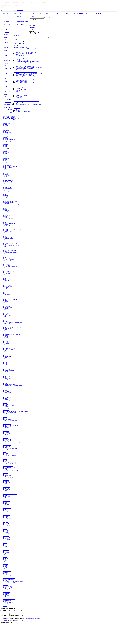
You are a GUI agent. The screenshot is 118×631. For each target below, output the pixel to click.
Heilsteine (38, 618)
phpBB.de (14, 622)
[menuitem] (7, 19)
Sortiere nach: (28, 37)
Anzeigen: (17, 37)
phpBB (6, 620)
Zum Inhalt (2, 7)
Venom (38, 32)
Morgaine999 (33, 29)
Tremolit (98, 13)
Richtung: (41, 37)
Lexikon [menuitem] (31, 13)
